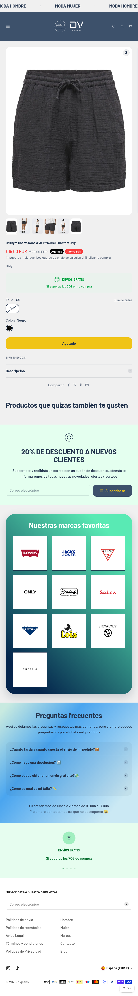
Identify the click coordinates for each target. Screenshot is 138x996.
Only (9, 266)
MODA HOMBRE (104, 5)
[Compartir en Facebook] (69, 385)
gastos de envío (53, 257)
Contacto (67, 943)
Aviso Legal (15, 935)
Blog (63, 951)
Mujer (64, 927)
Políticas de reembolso (24, 927)
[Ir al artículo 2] (24, 226)
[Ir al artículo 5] (63, 226)
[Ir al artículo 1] (11, 226)
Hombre (66, 919)
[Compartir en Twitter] (75, 385)
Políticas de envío (19, 919)
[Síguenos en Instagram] (8, 968)
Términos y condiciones (24, 943)
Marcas (66, 935)
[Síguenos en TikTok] (17, 968)
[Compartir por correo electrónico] (87, 385)
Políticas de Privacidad (23, 951)
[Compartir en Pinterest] (81, 385)
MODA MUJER (49, 5)
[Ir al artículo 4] (50, 226)
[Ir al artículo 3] (37, 226)
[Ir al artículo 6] (76, 226)
